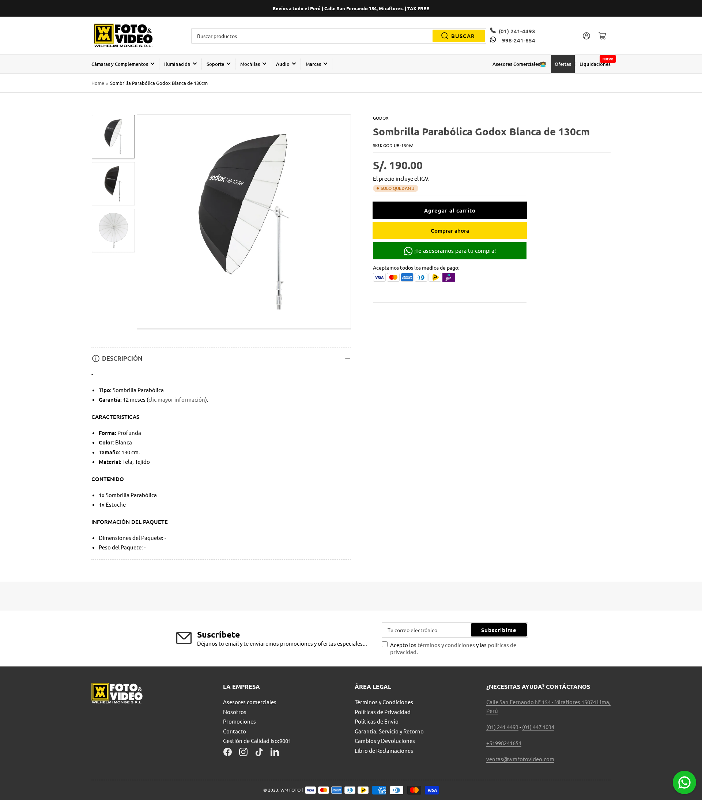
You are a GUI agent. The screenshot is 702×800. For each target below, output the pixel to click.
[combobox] (339, 36)
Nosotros (234, 711)
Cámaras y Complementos (119, 64)
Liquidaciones (595, 64)
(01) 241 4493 (502, 726)
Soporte (215, 64)
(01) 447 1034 (538, 726)
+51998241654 (503, 742)
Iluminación (177, 64)
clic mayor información (176, 399)
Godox (381, 118)
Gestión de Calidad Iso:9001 (257, 740)
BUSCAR (463, 36)
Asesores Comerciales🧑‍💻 (519, 64)
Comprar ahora (450, 230)
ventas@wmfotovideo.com (520, 758)
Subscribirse (499, 630)
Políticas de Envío (377, 721)
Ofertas (563, 64)
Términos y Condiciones (384, 701)
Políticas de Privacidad (383, 711)
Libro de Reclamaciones (384, 750)
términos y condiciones (447, 644)
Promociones (239, 721)
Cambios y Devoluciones (385, 740)
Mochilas (250, 64)
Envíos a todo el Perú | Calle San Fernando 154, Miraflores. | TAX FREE (351, 8)
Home (97, 83)
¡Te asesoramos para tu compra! (454, 250)
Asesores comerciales (249, 701)
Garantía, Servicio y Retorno (389, 731)
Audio (283, 64)
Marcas (313, 64)
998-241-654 (518, 40)
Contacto (234, 731)
